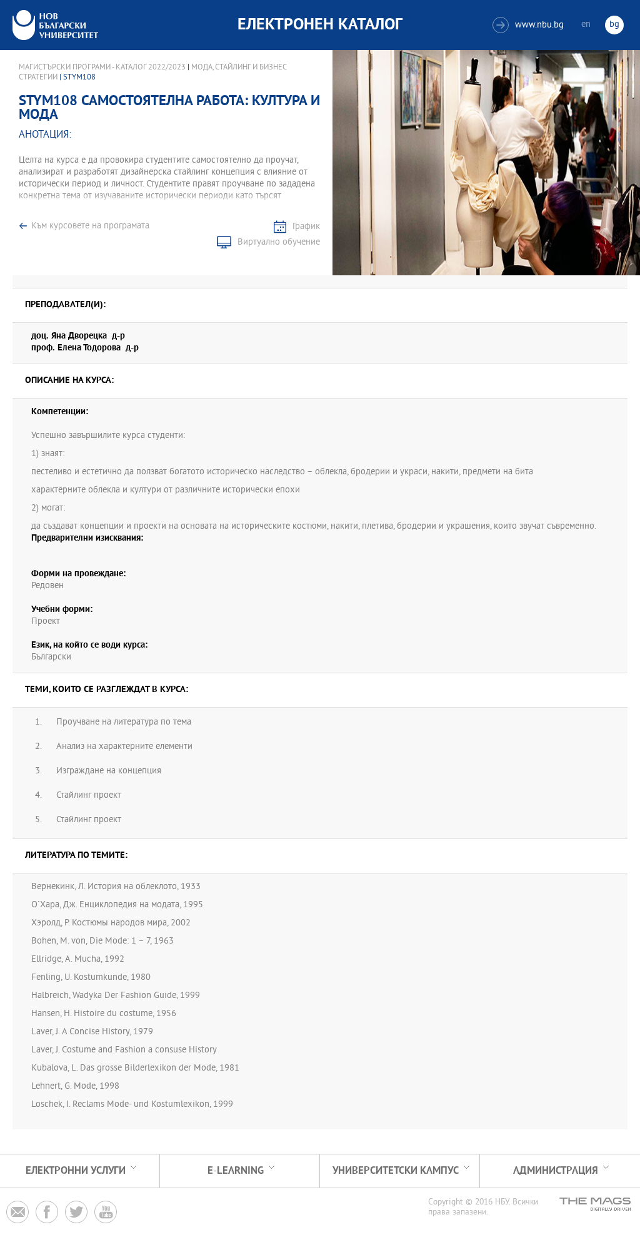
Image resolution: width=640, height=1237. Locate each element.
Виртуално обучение (279, 242)
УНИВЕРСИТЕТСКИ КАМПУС (395, 1171)
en (586, 25)
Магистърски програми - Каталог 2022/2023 (102, 68)
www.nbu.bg (530, 25)
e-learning (236, 1171)
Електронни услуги (76, 1171)
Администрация (555, 1171)
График (306, 227)
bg (614, 25)
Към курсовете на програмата (90, 226)
